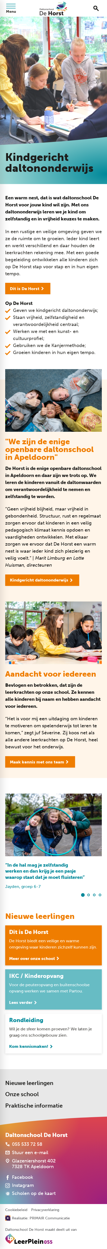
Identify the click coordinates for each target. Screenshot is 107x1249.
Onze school (22, 1094)
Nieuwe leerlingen (29, 1083)
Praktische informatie (34, 1105)
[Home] (53, 8)
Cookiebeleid (16, 1210)
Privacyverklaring (45, 1210)
